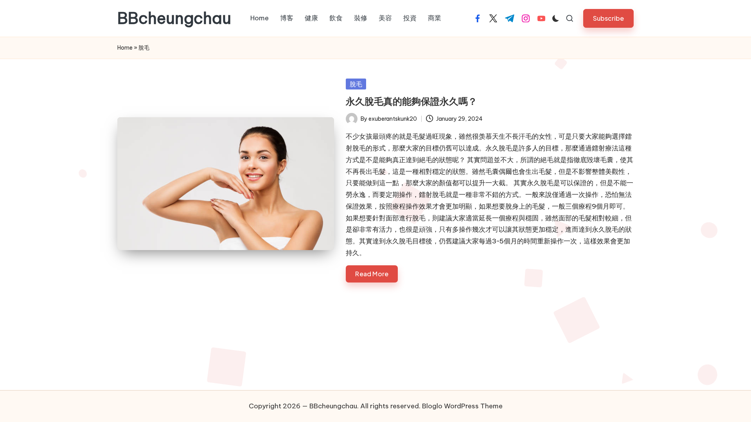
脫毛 (356, 84)
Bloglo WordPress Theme (462, 406)
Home (125, 47)
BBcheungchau (174, 18)
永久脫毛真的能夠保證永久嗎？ (411, 101)
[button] (608, 18)
